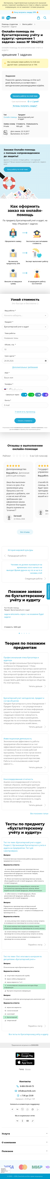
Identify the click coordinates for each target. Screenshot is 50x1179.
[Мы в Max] (33, 1109)
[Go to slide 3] (24, 633)
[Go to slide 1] (19, 633)
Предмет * (9, 322)
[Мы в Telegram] (12, 1109)
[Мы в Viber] (22, 1109)
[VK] (38, 395)
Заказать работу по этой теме (25, 96)
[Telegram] (24, 395)
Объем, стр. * (10, 344)
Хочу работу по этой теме (17, 169)
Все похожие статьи (39, 813)
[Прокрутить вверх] (3, 1176)
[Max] (45, 395)
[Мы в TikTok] (33, 1121)
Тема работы (10, 333)
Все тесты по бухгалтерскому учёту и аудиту (28, 1034)
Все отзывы (25, 532)
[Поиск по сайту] (45, 17)
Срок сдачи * (10, 356)
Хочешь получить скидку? (25, 106)
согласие (16, 429)
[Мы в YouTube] (27, 1121)
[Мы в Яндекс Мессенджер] (38, 1109)
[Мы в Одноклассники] (22, 1121)
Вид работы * (10, 310)
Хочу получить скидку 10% (25, 12)
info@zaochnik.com (27, 1091)
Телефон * (9, 384)
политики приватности (37, 427)
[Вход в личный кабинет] (38, 17)
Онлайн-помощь (10, 117)
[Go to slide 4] (26, 633)
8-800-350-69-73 (27, 1086)
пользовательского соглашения (22, 427)
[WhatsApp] (31, 395)
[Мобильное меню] (3, 17)
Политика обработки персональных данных (4, 1170)
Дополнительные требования (25, 367)
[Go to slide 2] (21, 633)
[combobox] (25, 315)
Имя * (7, 373)
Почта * (8, 400)
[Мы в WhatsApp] (27, 1109)
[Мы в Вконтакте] (17, 1109)
